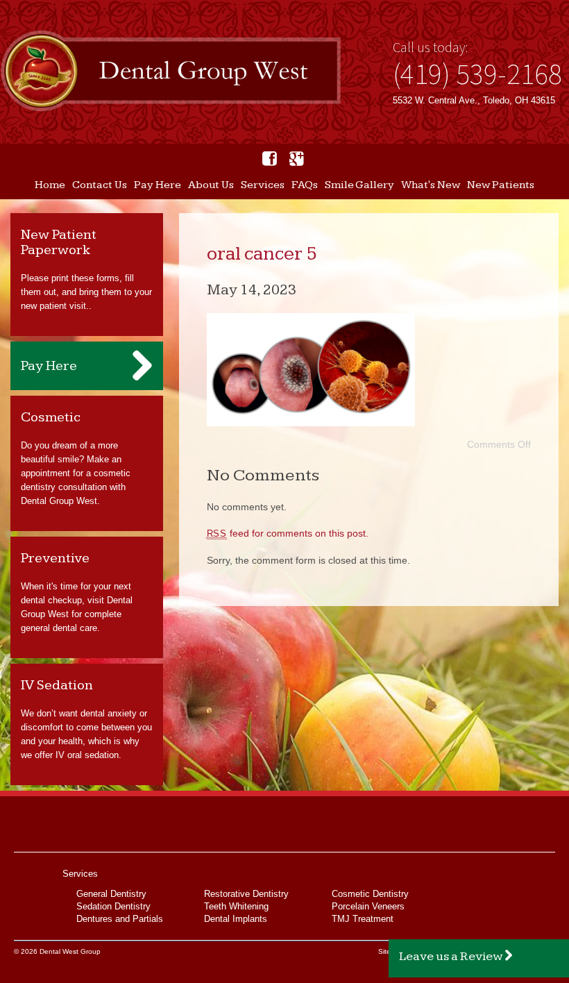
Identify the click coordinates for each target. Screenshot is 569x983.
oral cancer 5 (262, 253)
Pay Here (157, 185)
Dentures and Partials (119, 919)
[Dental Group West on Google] (296, 158)
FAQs (304, 185)
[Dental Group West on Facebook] (269, 158)
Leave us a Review (451, 956)
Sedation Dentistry (113, 906)
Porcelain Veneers (368, 906)
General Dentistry (111, 894)
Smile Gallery (359, 185)
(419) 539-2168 (477, 74)
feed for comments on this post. (288, 533)
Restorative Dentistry (246, 894)
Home (50, 185)
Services (262, 185)
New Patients (500, 185)
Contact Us (99, 185)
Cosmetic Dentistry (370, 894)
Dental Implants (235, 919)
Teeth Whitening (236, 906)
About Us (211, 185)
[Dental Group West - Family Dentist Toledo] (170, 72)
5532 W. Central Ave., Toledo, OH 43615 (474, 100)
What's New (430, 185)
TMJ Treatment (362, 919)
